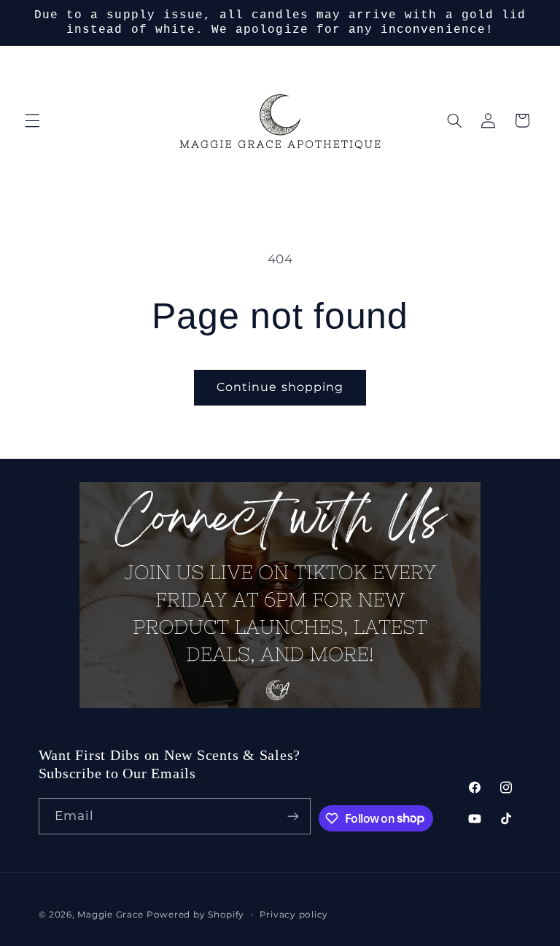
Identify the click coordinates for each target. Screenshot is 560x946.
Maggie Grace (110, 915)
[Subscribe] (293, 816)
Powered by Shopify (195, 915)
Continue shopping (280, 387)
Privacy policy (294, 915)
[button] (32, 120)
